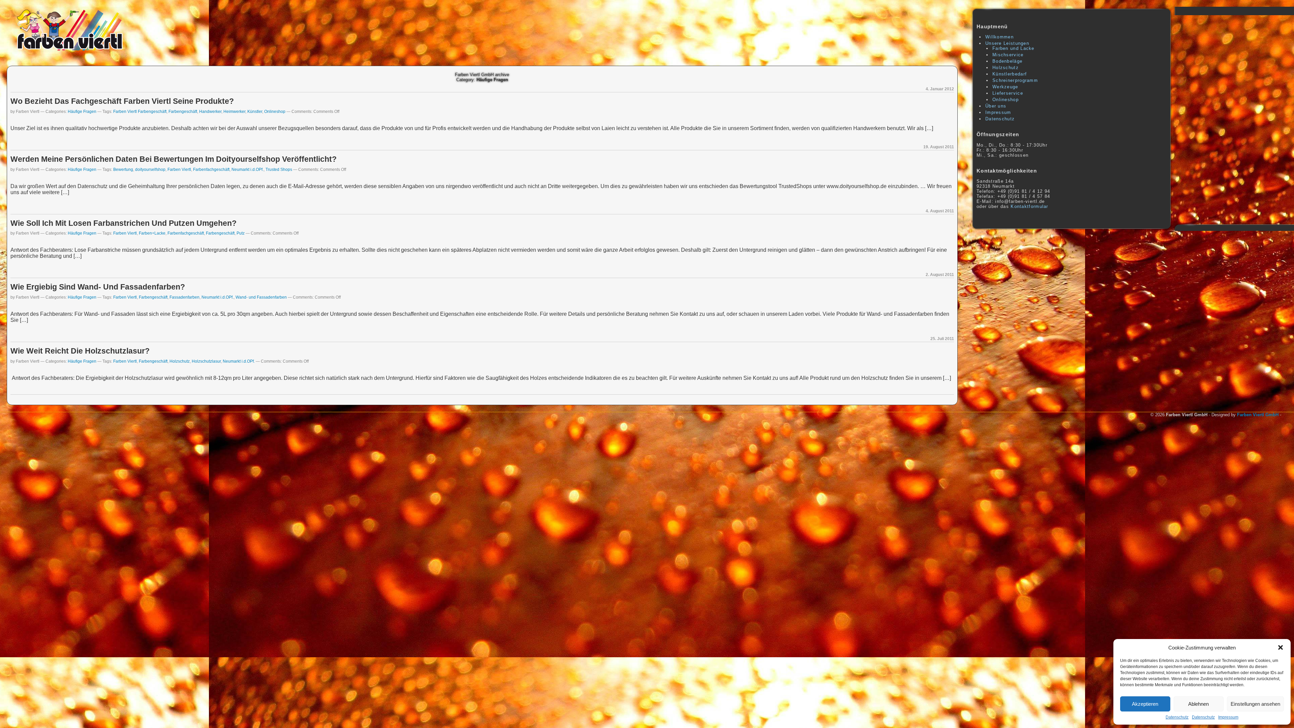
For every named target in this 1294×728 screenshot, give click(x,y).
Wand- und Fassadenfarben (261, 297)
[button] (1280, 647)
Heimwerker (234, 111)
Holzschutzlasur (206, 361)
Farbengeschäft (182, 111)
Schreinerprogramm (1015, 80)
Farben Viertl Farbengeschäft (139, 111)
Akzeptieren (1145, 704)
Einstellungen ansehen (1255, 704)
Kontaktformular (1029, 206)
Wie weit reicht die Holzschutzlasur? (80, 350)
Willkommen (999, 36)
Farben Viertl (179, 169)
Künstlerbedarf (1009, 74)
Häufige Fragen (82, 111)
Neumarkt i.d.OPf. (248, 169)
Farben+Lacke (152, 233)
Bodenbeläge (1007, 61)
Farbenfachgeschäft (211, 169)
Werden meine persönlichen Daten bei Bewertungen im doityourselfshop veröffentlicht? (173, 159)
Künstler (254, 111)
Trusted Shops (279, 169)
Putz (241, 233)
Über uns (995, 106)
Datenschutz (1177, 717)
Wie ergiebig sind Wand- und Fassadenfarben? (97, 286)
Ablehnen (1198, 704)
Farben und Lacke (1013, 48)
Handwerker (210, 111)
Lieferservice (1007, 93)
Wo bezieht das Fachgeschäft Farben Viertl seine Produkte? (122, 101)
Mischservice (1008, 54)
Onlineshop (274, 111)
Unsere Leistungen (1007, 43)
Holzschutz (180, 361)
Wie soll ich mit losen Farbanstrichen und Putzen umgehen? (123, 223)
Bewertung (123, 169)
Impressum (1228, 717)
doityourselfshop (150, 169)
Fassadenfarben (184, 297)
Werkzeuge (1005, 86)
